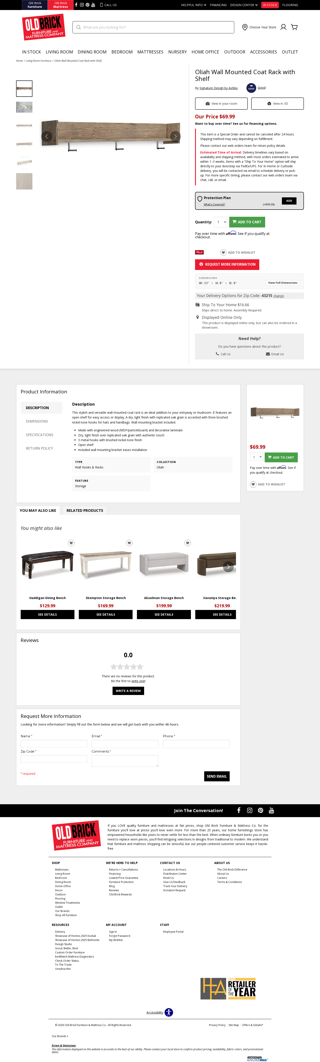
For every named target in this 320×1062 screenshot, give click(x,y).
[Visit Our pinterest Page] (87, 5)
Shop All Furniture (66, 915)
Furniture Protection (121, 882)
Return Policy (39, 448)
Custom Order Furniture (70, 952)
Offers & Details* (252, 1025)
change (278, 296)
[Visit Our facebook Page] (76, 5)
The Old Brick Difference (232, 869)
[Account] (283, 27)
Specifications (39, 434)
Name (26, 736)
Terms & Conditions (229, 882)
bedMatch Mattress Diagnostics (74, 956)
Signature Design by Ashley (219, 88)
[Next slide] (228, 566)
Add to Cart (249, 222)
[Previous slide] (28, 566)
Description (37, 407)
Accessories (263, 52)
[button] (258, 27)
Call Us (225, 354)
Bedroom (122, 52)
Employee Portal (173, 932)
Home (19, 60)
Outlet (290, 52)
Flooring (290, 5)
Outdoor (234, 52)
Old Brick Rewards (120, 894)
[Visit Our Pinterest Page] (261, 810)
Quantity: (203, 222)
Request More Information (230, 264)
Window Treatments (67, 903)
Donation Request (174, 890)
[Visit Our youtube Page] (93, 5)
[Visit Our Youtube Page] (271, 810)
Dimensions (37, 421)
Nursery (177, 52)
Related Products (85, 510)
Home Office (205, 52)
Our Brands (60, 1036)
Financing (218, 5)
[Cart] (294, 27)
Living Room (59, 52)
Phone (169, 736)
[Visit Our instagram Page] (81, 5)
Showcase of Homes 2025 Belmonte (77, 940)
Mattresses (150, 52)
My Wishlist (116, 940)
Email (97, 736)
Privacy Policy (217, 1025)
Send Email (217, 776)
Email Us (277, 354)
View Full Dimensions (283, 283)
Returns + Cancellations (123, 869)
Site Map (234, 1025)
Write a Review (128, 691)
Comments (101, 751)
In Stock (270, 5)
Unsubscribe (63, 969)
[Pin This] (199, 253)
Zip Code (28, 751)
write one (138, 681)
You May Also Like (38, 510)
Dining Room (92, 52)
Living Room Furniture (38, 60)
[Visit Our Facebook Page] (239, 810)
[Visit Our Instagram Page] (250, 810)
